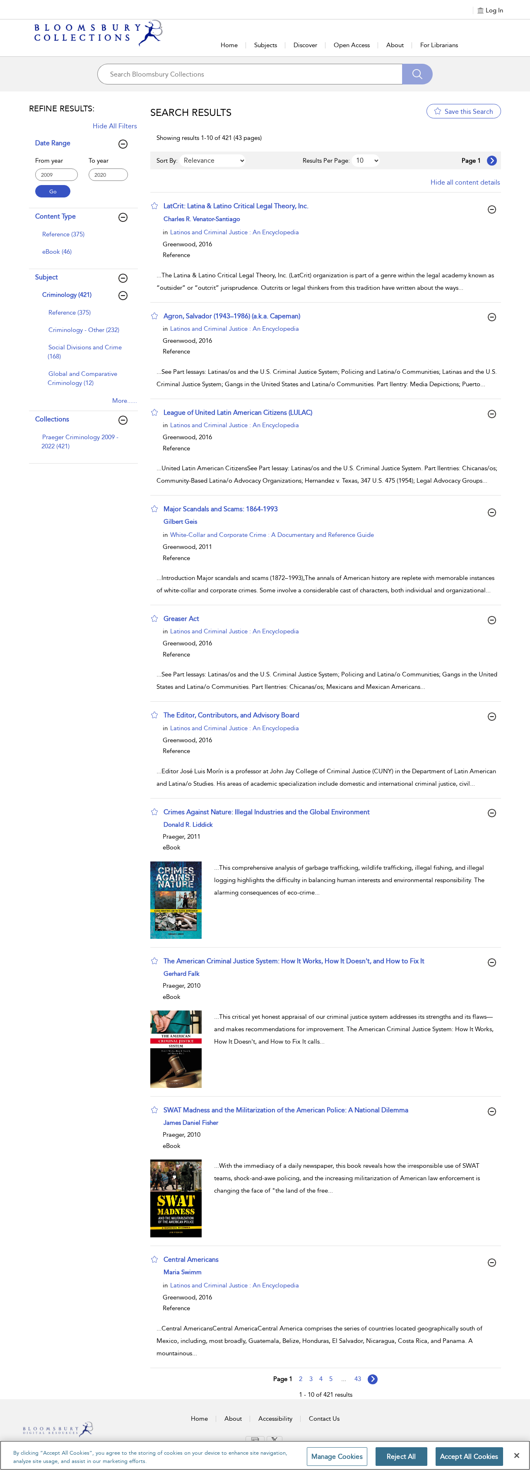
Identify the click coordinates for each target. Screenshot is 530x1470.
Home (229, 45)
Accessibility (275, 1418)
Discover (305, 45)
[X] (274, 1440)
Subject (46, 277)
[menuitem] (82, 238)
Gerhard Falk (182, 973)
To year (98, 160)
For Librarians (439, 45)
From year (49, 160)
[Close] (517, 1455)
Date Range (52, 143)
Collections (52, 419)
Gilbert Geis (180, 521)
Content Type (55, 216)
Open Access (352, 45)
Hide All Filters (115, 126)
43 (357, 1379)
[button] (154, 206)
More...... (124, 400)
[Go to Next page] (492, 161)
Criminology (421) (67, 294)
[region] (265, 1455)
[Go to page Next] (373, 1379)
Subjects (265, 45)
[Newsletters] (255, 1440)
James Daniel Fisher (191, 1122)
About (395, 45)
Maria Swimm (183, 1272)
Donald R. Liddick (188, 824)
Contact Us (324, 1418)
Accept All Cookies (469, 1456)
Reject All (401, 1456)
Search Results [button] (190, 112)
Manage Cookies (337, 1456)
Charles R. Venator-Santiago (202, 219)
